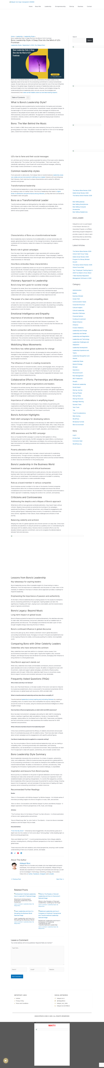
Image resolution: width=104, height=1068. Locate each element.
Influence (75, 325)
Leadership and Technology (81, 339)
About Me (38, 6)
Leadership (48, 6)
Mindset (75, 367)
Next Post (60, 879)
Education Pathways (79, 313)
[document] (52, 1045)
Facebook (36, 874)
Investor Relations (78, 327)
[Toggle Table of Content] (27, 97)
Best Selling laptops (78, 201)
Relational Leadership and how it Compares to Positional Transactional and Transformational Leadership (49, 923)
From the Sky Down (17, 831)
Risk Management (78, 375)
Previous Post (16, 879)
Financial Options (78, 316)
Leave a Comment (18, 904)
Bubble (75, 293)
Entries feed (76, 438)
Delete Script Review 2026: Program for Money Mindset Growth (81, 259)
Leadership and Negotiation (81, 336)
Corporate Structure (79, 304)
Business (80, 6)
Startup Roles (77, 396)
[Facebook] (11, 853)
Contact (89, 6)
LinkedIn (51, 874)
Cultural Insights (77, 307)
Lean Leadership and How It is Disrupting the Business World (24, 919)
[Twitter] (15, 853)
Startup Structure (78, 398)
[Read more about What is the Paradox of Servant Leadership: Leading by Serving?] (49, 896)
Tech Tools (76, 407)
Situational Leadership (79, 384)
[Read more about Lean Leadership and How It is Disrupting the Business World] (25, 913)
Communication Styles (79, 302)
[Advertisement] (52, 20)
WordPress (76, 419)
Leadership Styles (16, 45)
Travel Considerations (79, 413)
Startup (71, 6)
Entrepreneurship (60, 6)
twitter (30, 874)
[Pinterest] (18, 853)
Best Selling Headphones (80, 212)
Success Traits (77, 404)
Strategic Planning (78, 401)
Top (74, 410)
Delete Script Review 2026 (81, 193)
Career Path (76, 299)
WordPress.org (77, 444)
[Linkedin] (21, 853)
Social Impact (77, 387)
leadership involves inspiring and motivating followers (38, 699)
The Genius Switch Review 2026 (82, 195)
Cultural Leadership (78, 310)
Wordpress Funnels (78, 422)
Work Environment (78, 424)
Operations (76, 370)
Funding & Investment (79, 319)
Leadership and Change (80, 330)
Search (75, 37)
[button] (52, 1022)
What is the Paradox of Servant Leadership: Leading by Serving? (49, 902)
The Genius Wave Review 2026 (82, 190)
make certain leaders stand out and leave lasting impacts (40, 92)
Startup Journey (77, 390)
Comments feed (77, 441)
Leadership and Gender (80, 333)
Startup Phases (77, 393)
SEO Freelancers (78, 378)
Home (30, 6)
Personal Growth (78, 373)
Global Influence (77, 322)
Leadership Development (80, 347)
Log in (74, 435)
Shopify (75, 381)
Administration (77, 290)
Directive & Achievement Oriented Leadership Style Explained (23, 900)
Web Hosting (76, 416)
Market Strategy (77, 364)
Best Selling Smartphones (80, 204)
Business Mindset (78, 296)
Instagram (43, 874)
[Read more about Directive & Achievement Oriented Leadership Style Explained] (25, 895)
